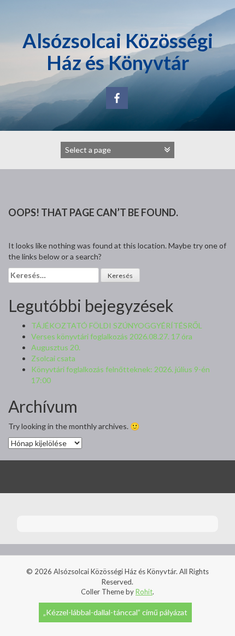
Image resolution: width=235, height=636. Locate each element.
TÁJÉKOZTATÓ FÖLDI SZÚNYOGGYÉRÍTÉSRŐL (116, 325)
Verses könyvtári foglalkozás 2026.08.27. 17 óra (111, 336)
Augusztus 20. (55, 347)
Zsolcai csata (53, 358)
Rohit (144, 591)
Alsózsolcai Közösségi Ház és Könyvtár (117, 51)
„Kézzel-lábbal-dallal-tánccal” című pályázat (115, 612)
